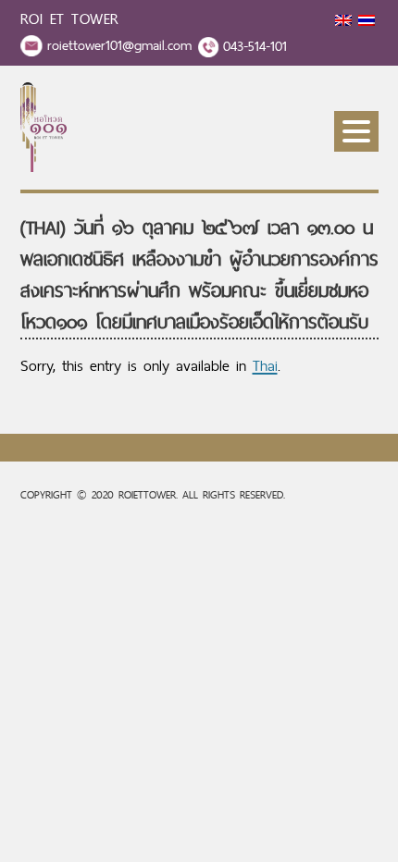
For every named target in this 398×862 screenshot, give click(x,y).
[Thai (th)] (366, 20)
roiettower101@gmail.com (119, 44)
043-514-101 (255, 45)
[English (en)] (343, 20)
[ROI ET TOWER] (43, 166)
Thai (265, 365)
